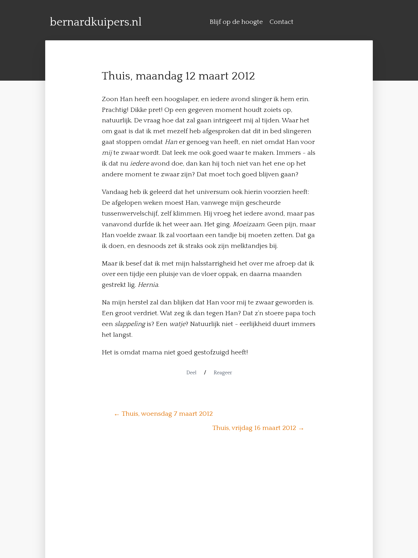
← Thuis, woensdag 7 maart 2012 (163, 413)
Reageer (223, 373)
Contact (281, 22)
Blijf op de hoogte (236, 22)
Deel (191, 373)
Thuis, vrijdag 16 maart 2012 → (258, 428)
